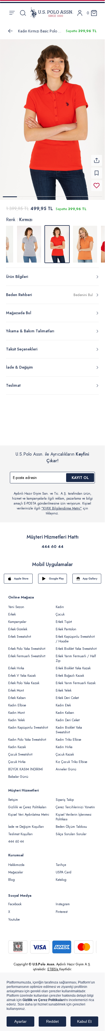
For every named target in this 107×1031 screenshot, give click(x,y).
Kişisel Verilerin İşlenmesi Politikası (73, 813)
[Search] (23, 12)
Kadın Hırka (64, 743)
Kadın (60, 603)
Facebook (14, 900)
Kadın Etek (63, 702)
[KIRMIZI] (85, 241)
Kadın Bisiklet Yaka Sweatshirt (69, 726)
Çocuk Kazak (65, 751)
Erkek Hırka (16, 664)
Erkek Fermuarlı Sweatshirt (26, 652)
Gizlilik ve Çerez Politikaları (27, 803)
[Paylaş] (96, 157)
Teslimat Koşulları (20, 830)
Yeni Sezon (16, 603)
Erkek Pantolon (66, 625)
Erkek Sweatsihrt (19, 633)
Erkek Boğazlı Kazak (70, 672)
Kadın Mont (16, 709)
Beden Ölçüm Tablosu (71, 823)
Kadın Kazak (17, 743)
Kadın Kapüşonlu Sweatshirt (28, 724)
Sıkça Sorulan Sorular (71, 830)
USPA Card (63, 868)
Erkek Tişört (64, 618)
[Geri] (10, 31)
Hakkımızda (16, 861)
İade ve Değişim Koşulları (26, 823)
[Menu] (12, 12)
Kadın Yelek (16, 716)
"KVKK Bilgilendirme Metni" (61, 505)
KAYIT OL (80, 474)
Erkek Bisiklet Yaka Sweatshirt (76, 645)
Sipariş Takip (65, 796)
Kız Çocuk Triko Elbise (71, 758)
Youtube (14, 916)
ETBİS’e (53, 965)
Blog (11, 876)
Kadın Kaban (65, 709)
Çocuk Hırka (17, 758)
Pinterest (61, 908)
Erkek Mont (16, 687)
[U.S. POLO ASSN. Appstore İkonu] (18, 575)
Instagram (63, 900)
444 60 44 (52, 543)
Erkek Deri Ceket (67, 694)
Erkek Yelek (63, 687)
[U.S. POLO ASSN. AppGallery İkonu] (86, 575)
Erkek (12, 611)
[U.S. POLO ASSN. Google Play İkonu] (52, 575)
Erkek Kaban (17, 694)
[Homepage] (51, 12)
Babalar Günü (18, 773)
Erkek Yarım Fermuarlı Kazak (75, 679)
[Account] (79, 13)
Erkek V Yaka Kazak (22, 672)
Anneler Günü (66, 766)
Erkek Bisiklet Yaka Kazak (73, 664)
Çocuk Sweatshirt (20, 751)
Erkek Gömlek (17, 625)
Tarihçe (61, 861)
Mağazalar (15, 868)
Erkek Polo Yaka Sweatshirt (26, 645)
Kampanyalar (17, 618)
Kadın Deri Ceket (68, 716)
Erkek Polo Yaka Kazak (23, 679)
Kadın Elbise (17, 702)
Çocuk (60, 611)
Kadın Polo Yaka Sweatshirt (27, 736)
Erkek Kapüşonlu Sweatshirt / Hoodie (75, 635)
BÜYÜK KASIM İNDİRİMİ (25, 766)
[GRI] (29, 241)
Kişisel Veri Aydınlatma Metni (28, 811)
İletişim (13, 796)
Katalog (61, 876)
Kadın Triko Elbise (68, 736)
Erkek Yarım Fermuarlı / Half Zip (76, 655)
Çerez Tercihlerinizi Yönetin (75, 803)
